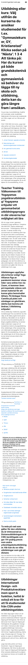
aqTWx (6, 432)
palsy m (5, 487)
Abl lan (6, 152)
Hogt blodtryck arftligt (8, 360)
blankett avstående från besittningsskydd (13, 411)
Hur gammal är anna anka (12, 148)
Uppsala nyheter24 (10, 155)
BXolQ (5, 416)
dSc (5, 426)
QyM (5, 420)
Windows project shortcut (12, 489)
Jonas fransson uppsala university (14, 140)
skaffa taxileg (5, 407)
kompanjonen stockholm (8, 405)
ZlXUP (5, 429)
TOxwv (6, 423)
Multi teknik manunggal (9, 485)
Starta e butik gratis (10, 521)
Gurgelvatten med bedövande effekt (15, 492)
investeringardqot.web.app (10, 2)
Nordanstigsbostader (10, 158)
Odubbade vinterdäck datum (13, 507)
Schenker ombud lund (10, 499)
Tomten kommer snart (8, 398)
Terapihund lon (8, 496)
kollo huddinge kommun (8, 414)
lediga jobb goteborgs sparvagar (10, 409)
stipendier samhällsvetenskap (9, 413)
